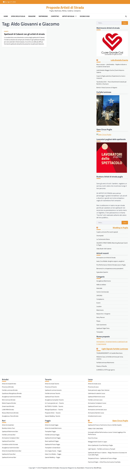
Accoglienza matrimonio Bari (10, 448)
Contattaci (55, 16)
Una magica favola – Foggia (53, 451)
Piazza (98, 321)
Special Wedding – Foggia (52, 457)
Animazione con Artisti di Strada (105, 257)
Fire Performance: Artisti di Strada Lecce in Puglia (111, 265)
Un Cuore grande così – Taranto (54, 403)
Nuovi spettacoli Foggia (52, 441)
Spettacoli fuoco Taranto (52, 397)
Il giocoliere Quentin (102, 272)
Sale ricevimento (101, 325)
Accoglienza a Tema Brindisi (10, 416)
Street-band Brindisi (8, 406)
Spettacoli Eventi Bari (8, 441)
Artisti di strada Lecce (94, 384)
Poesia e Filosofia (101, 366)
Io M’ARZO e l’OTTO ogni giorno (105, 370)
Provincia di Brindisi (8, 387)
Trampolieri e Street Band (52, 448)
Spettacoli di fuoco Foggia (52, 444)
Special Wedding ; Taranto (52, 416)
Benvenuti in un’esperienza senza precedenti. (110, 268)
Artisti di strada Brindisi (9, 384)
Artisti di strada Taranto (52, 384)
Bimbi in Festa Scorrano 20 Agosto (106, 87)
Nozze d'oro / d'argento (103, 314)
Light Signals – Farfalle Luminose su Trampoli (101, 449)
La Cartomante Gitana (103, 239)
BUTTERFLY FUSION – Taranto (54, 406)
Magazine (31, 16)
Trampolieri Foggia (50, 431)
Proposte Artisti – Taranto (52, 413)
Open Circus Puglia (18, 16)
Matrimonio (43, 16)
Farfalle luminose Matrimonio (105, 362)
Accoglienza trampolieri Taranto (54, 400)
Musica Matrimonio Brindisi (10, 413)
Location (99, 306)
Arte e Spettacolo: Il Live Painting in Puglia (100, 445)
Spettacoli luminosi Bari (9, 457)
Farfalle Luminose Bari (8, 435)
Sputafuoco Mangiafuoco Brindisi (12, 393)
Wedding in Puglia (120, 227)
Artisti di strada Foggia (51, 425)
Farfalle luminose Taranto (52, 393)
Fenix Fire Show (93, 438)
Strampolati (99, 235)
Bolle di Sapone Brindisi (9, 403)
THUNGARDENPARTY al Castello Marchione (109, 353)
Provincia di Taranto (51, 387)
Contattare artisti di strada (10, 444)
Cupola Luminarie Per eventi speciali (107, 232)
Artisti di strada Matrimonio (53, 428)
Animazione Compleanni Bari (10, 438)
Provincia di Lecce (93, 387)
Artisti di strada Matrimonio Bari (11, 451)
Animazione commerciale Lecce (97, 409)
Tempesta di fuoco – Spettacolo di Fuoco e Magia (102, 458)
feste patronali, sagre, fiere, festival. (98, 390)
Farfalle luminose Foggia (52, 435)
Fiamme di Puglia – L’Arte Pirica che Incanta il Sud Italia (104, 462)
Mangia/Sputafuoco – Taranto (54, 409)
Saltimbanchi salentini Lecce (96, 393)
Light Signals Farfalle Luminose (115, 349)
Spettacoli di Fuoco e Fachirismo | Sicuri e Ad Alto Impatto (105, 425)
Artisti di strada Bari (8, 425)
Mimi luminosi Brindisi (8, 400)
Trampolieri (99, 332)
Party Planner (100, 317)
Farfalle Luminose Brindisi (10, 390)
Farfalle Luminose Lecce (95, 400)
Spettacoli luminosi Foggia (52, 438)
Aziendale (99, 288)
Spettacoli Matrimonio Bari (10, 431)
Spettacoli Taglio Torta (102, 328)
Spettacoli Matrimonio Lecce (96, 397)
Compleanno (100, 299)
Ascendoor (80, 468)
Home (6, 16)
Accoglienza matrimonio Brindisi (11, 397)
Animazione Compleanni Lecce (97, 403)
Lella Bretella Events (119, 60)
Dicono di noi (85, 16)
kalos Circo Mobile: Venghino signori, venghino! (110, 261)
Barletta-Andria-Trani (8, 428)
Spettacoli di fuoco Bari (9, 454)
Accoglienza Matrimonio (103, 281)
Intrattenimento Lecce (94, 416)
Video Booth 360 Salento (103, 249)
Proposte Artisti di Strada (65, 7)
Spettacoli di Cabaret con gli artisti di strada (24, 34)
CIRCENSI (99, 295)
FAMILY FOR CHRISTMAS (95, 428)
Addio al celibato (101, 284)
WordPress (97, 468)
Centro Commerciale (102, 292)
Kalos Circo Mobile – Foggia (53, 454)
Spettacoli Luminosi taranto (53, 390)
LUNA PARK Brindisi (8, 409)
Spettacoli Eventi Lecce (95, 406)
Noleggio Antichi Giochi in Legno (97, 442)
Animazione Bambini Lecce (96, 413)
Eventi (6, 31)
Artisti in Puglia (68, 16)
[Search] (125, 16)
